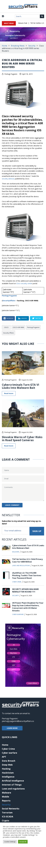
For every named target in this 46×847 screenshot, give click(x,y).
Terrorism (7, 812)
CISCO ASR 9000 (18, 327)
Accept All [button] (22, 842)
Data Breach (8, 760)
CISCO (6, 327)
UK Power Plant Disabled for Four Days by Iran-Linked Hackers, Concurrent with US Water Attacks (27, 607)
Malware (15, 552)
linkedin (24, 318)
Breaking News (18, 45)
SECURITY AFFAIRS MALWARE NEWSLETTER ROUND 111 (25, 590)
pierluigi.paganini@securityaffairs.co (18, 721)
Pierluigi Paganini (10, 74)
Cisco (18, 283)
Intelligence (8, 776)
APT (4, 756)
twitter (38, 318)
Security (31, 45)
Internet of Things (11, 784)
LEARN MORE (12, 728)
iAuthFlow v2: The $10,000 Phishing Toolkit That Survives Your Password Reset (26, 575)
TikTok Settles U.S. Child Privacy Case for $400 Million (27, 560)
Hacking (6, 768)
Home (4, 45)
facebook (9, 318)
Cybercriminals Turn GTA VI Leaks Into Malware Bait (20, 386)
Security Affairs (8, 333)
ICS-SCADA (7, 816)
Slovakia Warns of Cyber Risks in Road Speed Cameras (22, 438)
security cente (26, 283)
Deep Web (7, 764)
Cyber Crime (16, 582)
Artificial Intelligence (13, 780)
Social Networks (10, 808)
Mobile (5, 796)
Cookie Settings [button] (9, 842)
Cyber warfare (18, 614)
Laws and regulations (21, 565)
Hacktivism (8, 772)
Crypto (5, 820)
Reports (6, 800)
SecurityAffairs (9, 300)
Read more (8, 393)
